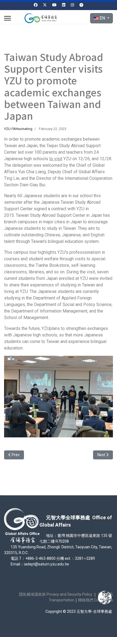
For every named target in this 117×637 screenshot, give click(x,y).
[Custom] (81, 5)
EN (102, 18)
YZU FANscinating (18, 129)
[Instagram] (72, 5)
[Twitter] (45, 5)
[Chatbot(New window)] (105, 597)
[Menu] (7, 18)
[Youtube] (54, 5)
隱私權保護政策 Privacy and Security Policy (55, 594)
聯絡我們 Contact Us (95, 600)
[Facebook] (36, 5)
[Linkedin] (63, 5)
